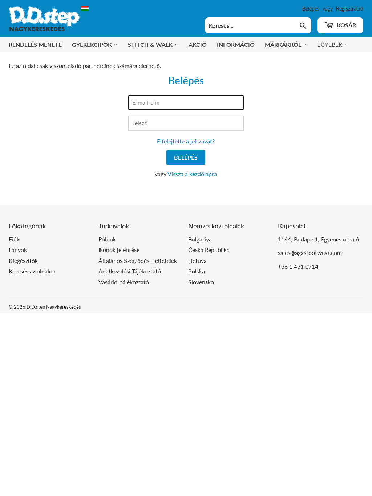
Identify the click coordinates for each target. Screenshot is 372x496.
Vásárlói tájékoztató (123, 282)
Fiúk (14, 239)
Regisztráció (349, 9)
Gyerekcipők (92, 44)
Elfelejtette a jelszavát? (186, 141)
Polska (196, 271)
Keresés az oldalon (32, 271)
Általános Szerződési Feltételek (137, 260)
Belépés (310, 9)
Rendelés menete (35, 44)
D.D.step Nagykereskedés (54, 307)
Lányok (18, 249)
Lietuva (197, 260)
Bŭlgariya (200, 239)
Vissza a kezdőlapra (192, 173)
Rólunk (107, 239)
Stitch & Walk (151, 44)
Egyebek (330, 44)
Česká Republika (209, 249)
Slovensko (201, 282)
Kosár (345, 24)
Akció (198, 44)
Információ (236, 44)
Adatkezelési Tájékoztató (129, 271)
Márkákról (284, 44)
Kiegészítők (23, 260)
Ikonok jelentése (119, 249)
